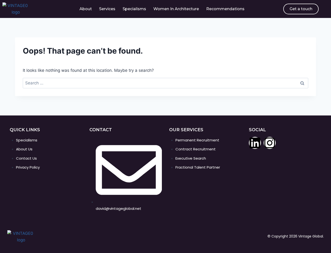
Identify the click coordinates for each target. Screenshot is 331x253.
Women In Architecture (176, 9)
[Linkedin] (255, 143)
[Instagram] (270, 143)
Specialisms (134, 9)
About (85, 9)
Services (107, 9)
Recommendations (225, 9)
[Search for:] (165, 83)
